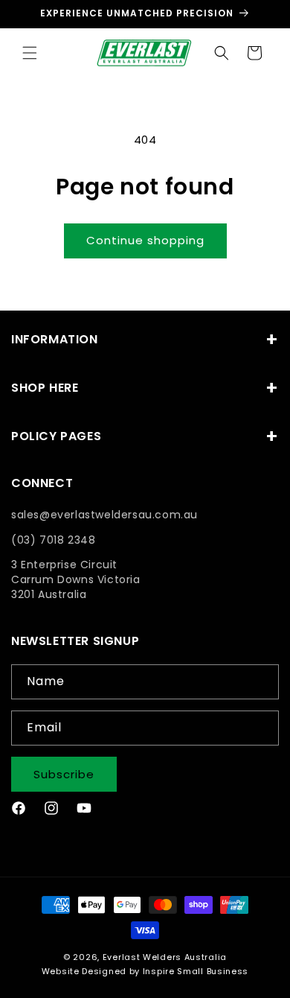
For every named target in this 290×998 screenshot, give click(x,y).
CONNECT (42, 484)
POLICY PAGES (56, 436)
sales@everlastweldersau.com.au (104, 514)
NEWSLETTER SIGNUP (75, 641)
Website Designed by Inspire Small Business (145, 971)
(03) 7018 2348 (53, 540)
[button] (29, 52)
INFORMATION (54, 339)
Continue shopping (145, 240)
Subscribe (63, 774)
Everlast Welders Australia (165, 957)
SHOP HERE (44, 387)
